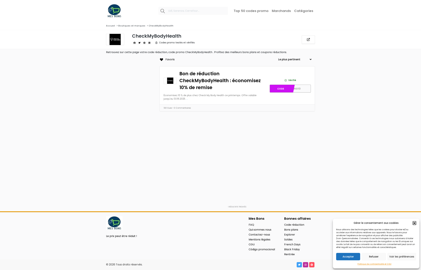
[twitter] (139, 43)
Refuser (374, 256)
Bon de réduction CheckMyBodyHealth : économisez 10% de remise (220, 80)
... (187, 98)
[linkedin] (149, 43)
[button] (414, 223)
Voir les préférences (401, 256)
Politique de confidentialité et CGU (374, 264)
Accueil (110, 25)
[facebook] (134, 43)
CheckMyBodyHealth (161, 25)
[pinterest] (144, 43)
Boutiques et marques (131, 25)
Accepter (348, 256)
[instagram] (305, 264)
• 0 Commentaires (182, 107)
